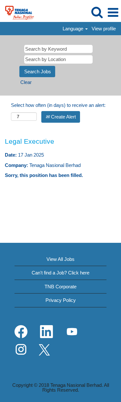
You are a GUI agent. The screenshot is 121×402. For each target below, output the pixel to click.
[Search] (97, 12)
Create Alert (63, 116)
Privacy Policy (60, 300)
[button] (113, 12)
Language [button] (74, 28)
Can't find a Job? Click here (60, 272)
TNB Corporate (60, 286)
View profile (104, 28)
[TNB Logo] (17, 12)
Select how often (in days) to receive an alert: (58, 105)
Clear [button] (26, 82)
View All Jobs (60, 259)
